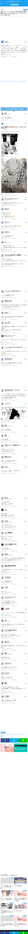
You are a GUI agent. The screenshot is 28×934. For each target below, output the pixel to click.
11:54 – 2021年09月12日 (6, 237)
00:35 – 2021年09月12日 (6, 549)
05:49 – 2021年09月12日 (6, 451)
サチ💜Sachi (7, 577)
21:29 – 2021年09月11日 (6, 701)
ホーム (2, 7)
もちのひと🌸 (8, 663)
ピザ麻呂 (7, 696)
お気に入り (14, 56)
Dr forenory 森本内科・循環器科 (12, 255)
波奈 (7, 436)
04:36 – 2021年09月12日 (6, 471)
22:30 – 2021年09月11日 (6, 668)
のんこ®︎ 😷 (7, 323)
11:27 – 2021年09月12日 (6, 296)
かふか (6, 467)
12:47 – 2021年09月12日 (6, 227)
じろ (6, 510)
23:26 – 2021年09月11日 (6, 582)
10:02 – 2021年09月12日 (6, 354)
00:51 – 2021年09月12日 (6, 516)
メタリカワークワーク (10, 597)
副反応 (25, 81)
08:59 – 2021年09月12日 (6, 420)
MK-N (8, 498)
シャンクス (17, 81)
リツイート (8, 56)
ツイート (5, 7)
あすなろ (7, 209)
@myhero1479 (4, 81)
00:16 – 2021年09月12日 (6, 560)
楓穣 (6, 683)
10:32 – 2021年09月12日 (6, 330)
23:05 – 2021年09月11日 (6, 603)
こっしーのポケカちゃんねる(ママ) (13, 347)
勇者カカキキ (8, 457)
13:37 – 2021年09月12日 (6, 194)
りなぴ (6, 587)
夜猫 (8, 653)
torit (7, 620)
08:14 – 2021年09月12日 (6, 430)
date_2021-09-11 (10, 81)
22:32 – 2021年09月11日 (6, 648)
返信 (3, 56)
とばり (7, 42)
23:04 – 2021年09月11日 (6, 625)
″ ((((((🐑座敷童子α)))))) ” (10, 544)
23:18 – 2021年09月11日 (6, 592)
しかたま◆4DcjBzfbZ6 (10, 630)
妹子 (7, 113)
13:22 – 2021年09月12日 (6, 217)
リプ (21, 81)
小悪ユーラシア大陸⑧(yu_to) (12, 445)
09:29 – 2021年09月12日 (6, 398)
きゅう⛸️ (7, 222)
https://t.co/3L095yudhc (14, 131)
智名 (7, 426)
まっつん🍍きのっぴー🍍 (11, 199)
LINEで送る (23, 740)
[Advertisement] (14, 30)
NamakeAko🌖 (8, 359)
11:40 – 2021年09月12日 (6, 250)
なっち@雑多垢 (8, 533)
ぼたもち (7, 642)
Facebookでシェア (5, 740)
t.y (7, 242)
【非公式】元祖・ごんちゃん (12, 390)
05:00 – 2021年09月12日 (6, 461)
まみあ (8, 521)
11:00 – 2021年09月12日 (6, 307)
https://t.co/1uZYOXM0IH (20, 407)
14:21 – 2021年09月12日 (6, 118)
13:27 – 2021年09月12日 (6, 203)
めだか (7, 313)
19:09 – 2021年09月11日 (6, 54)
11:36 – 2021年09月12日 (6, 264)
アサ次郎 (6, 609)
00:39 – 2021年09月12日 (6, 527)
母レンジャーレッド (9, 336)
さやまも (7, 673)
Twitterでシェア (14, 740)
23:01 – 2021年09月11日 (6, 636)
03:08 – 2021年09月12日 (6, 504)
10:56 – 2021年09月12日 (6, 317)
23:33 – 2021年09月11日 (6, 572)
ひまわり (7, 232)
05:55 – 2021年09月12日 (6, 440)
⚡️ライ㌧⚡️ (7, 403)
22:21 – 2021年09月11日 (6, 691)
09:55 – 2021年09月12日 (6, 363)
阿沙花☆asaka (8, 301)
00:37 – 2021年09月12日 (6, 539)
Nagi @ (8, 554)
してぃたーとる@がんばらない (12, 291)
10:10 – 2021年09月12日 (6, 342)
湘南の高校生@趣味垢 (10, 566)
